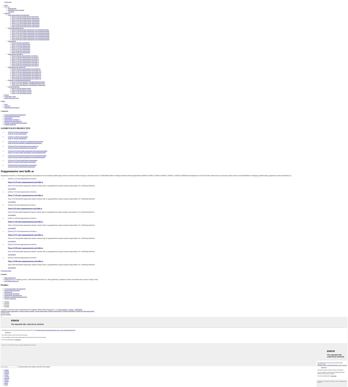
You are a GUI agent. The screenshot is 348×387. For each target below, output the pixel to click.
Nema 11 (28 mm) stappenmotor (21, 44)
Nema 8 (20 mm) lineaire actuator (21, 88)
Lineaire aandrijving (13, 87)
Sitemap (71, 309)
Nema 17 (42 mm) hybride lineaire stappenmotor (25, 21)
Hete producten (63, 309)
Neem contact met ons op (11, 98)
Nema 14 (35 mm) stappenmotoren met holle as (25, 59)
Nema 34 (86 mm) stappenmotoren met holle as (25, 65)
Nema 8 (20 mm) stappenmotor (20, 43)
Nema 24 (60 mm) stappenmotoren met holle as (25, 64)
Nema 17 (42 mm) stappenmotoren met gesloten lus (26, 74)
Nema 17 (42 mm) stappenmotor (21, 47)
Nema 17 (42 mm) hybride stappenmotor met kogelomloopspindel (30, 34)
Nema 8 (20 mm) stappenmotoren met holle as (25, 56)
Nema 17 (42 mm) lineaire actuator (22, 93)
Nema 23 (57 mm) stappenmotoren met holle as (25, 62)
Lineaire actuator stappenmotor (9, 311)
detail (14, 189)
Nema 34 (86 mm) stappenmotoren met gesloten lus (26, 78)
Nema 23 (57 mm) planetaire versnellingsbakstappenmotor (28, 83)
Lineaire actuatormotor (68, 311)
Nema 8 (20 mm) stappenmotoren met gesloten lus (26, 69)
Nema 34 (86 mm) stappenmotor (21, 52)
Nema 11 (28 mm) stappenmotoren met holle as (25, 57)
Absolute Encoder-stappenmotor (85, 311)
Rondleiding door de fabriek (16, 10)
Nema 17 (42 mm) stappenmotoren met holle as (25, 60)
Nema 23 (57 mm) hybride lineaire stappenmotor (25, 23)
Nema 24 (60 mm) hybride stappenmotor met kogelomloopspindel (30, 38)
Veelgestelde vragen (10, 96)
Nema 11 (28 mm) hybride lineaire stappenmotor (25, 18)
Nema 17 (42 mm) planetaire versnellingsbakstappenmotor (28, 82)
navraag (10, 189)
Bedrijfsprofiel (12, 8)
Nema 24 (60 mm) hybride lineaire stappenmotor (25, 25)
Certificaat (11, 12)
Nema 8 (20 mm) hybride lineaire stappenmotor (25, 16)
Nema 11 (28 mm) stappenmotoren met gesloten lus (26, 70)
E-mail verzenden (6, 314)
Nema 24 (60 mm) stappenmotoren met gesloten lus (26, 77)
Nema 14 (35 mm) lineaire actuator (22, 91)
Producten (7, 13)
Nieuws (6, 95)
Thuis (6, 5)
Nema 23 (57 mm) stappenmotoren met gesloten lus (26, 75)
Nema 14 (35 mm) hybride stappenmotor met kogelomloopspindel (30, 33)
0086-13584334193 (10, 278)
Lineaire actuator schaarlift (26, 311)
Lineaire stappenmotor (41, 311)
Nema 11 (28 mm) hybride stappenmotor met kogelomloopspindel (30, 31)
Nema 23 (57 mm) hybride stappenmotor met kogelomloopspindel (30, 36)
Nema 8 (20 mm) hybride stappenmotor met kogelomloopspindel (30, 30)
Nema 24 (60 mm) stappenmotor (21, 51)
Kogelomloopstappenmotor (16, 28)
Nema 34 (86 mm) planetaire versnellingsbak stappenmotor (28, 85)
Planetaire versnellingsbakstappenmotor (19, 80)
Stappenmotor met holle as (15, 54)
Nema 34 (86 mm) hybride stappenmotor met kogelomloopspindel (30, 39)
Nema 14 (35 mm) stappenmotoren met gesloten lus (26, 72)
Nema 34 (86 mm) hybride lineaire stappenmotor (25, 26)
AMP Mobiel (78, 309)
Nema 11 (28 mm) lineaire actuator (21, 90)
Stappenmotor (12, 41)
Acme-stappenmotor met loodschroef (18, 15)
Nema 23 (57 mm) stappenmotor (21, 49)
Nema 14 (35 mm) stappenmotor (21, 46)
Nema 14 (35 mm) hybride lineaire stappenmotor (25, 20)
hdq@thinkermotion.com (11, 281)
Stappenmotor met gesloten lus (16, 67)
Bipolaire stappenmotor (55, 311)
